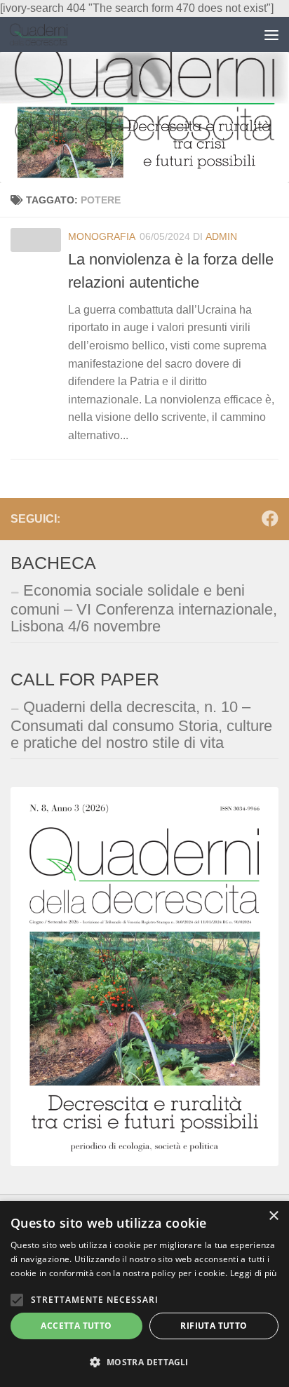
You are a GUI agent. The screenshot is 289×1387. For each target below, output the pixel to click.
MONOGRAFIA (101, 236)
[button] (144, 1362)
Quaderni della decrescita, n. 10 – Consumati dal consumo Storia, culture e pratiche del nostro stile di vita (141, 724)
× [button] (273, 1216)
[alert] (144, 1294)
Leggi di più (253, 1273)
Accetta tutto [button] (76, 1326)
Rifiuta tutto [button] (213, 1326)
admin (221, 236)
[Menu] (271, 34)
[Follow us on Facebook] (270, 518)
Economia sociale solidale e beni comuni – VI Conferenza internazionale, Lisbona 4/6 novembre (144, 608)
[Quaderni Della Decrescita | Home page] (48, 34)
